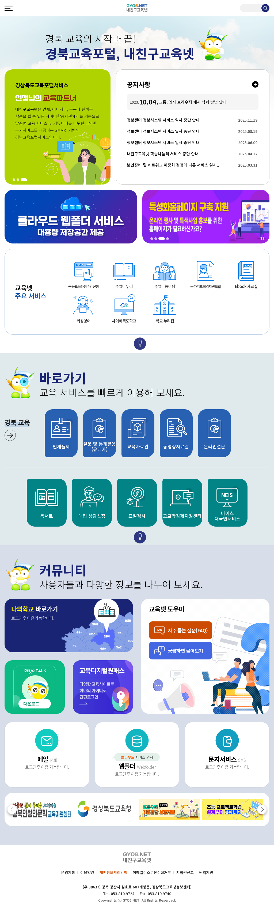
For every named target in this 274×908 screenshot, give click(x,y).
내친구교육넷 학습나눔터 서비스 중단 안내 (181, 153)
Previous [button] (12, 809)
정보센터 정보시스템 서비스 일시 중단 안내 (181, 120)
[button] (14, 179)
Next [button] (262, 809)
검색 (265, 8)
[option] (44, 503)
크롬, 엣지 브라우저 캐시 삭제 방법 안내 (192, 102)
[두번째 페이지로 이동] (140, 343)
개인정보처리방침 (113, 872)
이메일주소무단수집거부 (152, 872)
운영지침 (68, 872)
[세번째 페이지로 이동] (140, 537)
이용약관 (87, 872)
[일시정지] (103, 179)
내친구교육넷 (137, 7)
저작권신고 (185, 872)
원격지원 (206, 872)
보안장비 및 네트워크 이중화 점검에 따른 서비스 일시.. (181, 165)
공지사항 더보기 (255, 84)
